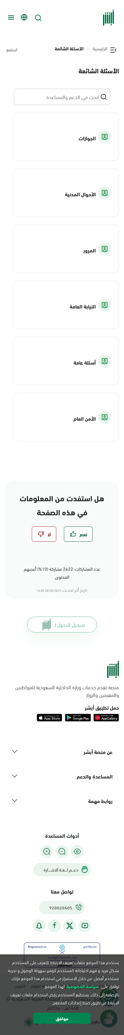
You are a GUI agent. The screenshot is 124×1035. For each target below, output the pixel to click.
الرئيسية (100, 48)
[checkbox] (78, 534)
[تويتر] (69, 926)
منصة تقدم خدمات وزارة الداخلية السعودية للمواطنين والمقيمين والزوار (67, 690)
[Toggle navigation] (10, 17)
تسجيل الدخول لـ (69, 624)
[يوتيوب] (85, 926)
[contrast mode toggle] (77, 851)
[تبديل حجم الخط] (62, 851)
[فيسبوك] (54, 926)
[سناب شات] (39, 926)
